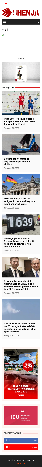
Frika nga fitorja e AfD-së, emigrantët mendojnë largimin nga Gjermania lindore (19, 201)
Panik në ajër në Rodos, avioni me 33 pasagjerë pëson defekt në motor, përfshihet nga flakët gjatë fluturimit (20, 327)
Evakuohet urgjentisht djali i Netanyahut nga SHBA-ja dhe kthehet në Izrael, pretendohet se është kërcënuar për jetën (21, 285)
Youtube (6, 3)
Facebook (2, 3)
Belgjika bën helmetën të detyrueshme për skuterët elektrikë (17, 161)
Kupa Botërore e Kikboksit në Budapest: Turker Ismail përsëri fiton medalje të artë (20, 121)
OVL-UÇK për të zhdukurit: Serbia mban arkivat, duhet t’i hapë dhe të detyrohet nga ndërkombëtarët (19, 242)
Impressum (21, 463)
